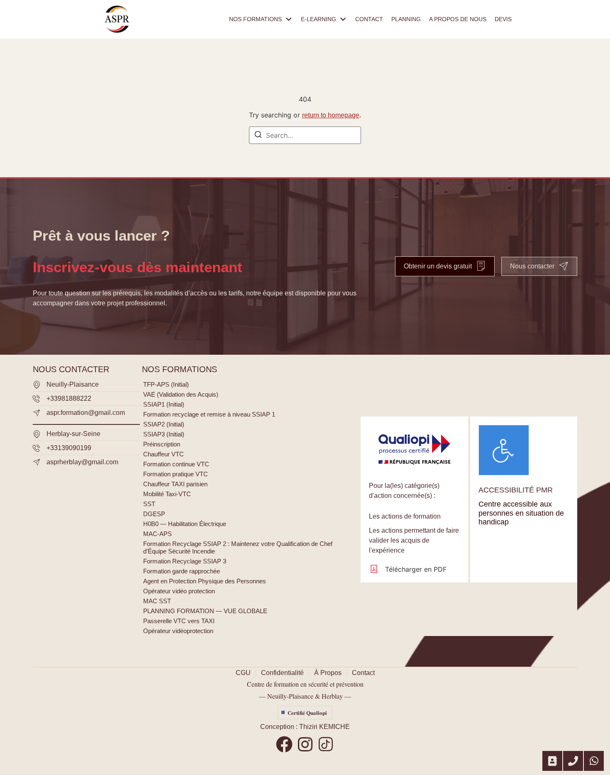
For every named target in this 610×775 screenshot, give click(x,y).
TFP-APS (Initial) (166, 384)
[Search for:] (305, 135)
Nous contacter (532, 266)
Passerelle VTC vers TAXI (179, 620)
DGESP (154, 513)
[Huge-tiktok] (325, 744)
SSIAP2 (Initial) (163, 424)
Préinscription (161, 444)
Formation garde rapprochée (181, 571)
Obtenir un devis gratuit (438, 266)
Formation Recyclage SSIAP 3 (184, 561)
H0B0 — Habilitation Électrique (184, 523)
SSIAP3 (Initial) (163, 434)
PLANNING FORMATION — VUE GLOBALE (205, 610)
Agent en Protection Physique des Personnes (204, 581)
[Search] (258, 135)
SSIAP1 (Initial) (163, 404)
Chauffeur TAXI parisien (175, 483)
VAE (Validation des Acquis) (180, 394)
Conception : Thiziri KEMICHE (305, 726)
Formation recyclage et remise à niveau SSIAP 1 (209, 414)
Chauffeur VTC (163, 454)
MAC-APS (157, 533)
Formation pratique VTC (175, 474)
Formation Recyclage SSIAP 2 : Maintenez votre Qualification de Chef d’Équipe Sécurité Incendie (237, 547)
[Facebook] (284, 744)
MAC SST (157, 600)
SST (149, 503)
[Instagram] (305, 744)
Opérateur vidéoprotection (178, 630)
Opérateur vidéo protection (179, 591)
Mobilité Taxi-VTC (167, 493)
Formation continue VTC (176, 464)
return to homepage (330, 115)
